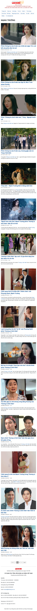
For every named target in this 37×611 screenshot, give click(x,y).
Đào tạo (9, 11)
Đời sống (14, 11)
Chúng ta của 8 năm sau (12, 52)
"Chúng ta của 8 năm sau (8, 88)
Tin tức (19, 11)
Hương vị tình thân (22, 262)
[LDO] (18, 34)
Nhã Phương (9, 554)
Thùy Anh (18, 189)
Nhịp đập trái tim (15, 13)
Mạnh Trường (32, 227)
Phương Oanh (28, 335)
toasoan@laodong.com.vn (9, 589)
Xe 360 (27, 13)
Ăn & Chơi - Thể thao (6, 13)
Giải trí (23, 11)
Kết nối (32, 13)
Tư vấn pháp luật (9, 15)
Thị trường (29, 11)
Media (3, 15)
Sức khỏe (23, 13)
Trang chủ (4, 11)
